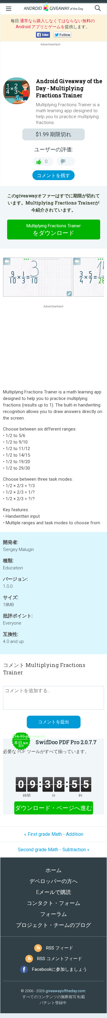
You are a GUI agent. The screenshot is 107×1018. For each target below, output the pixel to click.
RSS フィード (59, 948)
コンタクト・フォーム (53, 903)
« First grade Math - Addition (53, 834)
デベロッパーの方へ (53, 881)
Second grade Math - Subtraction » (53, 849)
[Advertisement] (53, 61)
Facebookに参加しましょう (59, 969)
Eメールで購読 (53, 892)
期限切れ (53, 134)
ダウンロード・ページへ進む (53, 807)
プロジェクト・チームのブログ (53, 925)
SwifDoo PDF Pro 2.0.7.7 (66, 742)
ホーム (53, 870)
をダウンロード (53, 229)
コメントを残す (53, 175)
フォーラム (53, 914)
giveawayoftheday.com (65, 991)
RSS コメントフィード (59, 958)
